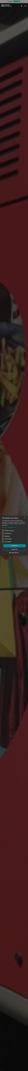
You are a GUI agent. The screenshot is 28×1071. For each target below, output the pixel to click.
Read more (4, 525)
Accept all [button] (14, 545)
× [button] (24, 517)
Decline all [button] (14, 549)
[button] (14, 527)
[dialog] (14, 535)
